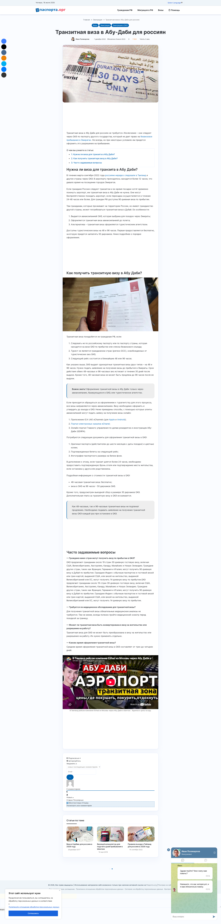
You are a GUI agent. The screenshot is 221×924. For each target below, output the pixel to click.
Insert (2, 910)
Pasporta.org (151, 885)
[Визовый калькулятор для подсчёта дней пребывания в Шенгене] (110, 834)
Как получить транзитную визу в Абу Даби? (95, 158)
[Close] (59, 890)
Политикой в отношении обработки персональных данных (34, 907)
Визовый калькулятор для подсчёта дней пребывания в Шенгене (110, 846)
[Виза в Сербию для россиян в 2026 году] (80, 834)
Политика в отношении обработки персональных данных (99, 889)
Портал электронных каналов (86, 423)
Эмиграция (97, 20)
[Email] (3, 75)
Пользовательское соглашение (62, 889)
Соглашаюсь (33, 913)
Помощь (175, 10)
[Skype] (3, 63)
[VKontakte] (3, 52)
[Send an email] (90, 39)
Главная (86, 20)
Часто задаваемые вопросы (87, 162)
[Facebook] (3, 41)
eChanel (106, 423)
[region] (33, 904)
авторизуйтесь (74, 761)
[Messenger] (3, 69)
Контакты (168, 889)
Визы (160, 10)
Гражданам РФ (124, 10)
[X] (3, 46)
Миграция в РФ (145, 10)
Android (121, 419)
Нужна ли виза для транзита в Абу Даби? (94, 154)
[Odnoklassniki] (3, 58)
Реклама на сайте (165, 885)
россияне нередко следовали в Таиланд (125, 175)
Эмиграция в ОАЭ (120, 25)
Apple (112, 419)
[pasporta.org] (50, 10)
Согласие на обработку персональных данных (144, 889)
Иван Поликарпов (82, 39)
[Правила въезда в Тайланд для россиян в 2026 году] (141, 834)
